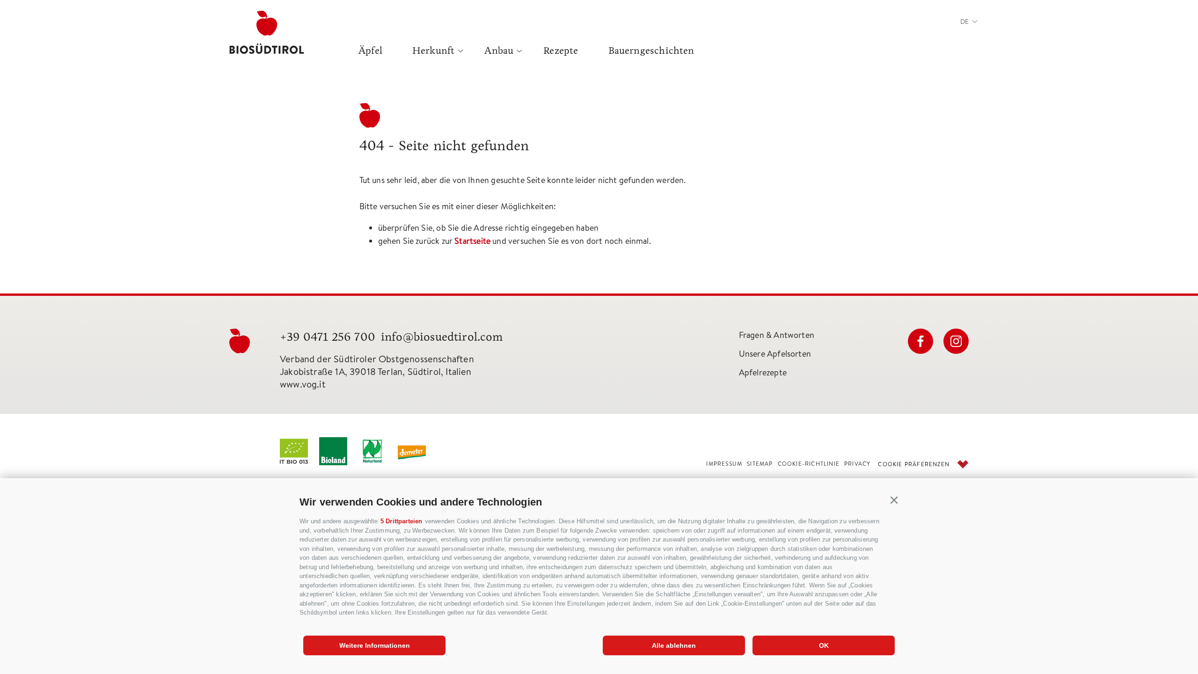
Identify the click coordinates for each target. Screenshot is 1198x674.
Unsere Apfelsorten (775, 353)
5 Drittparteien (401, 521)
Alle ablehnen (674, 645)
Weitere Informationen (374, 645)
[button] (894, 500)
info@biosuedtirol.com (442, 337)
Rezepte (560, 50)
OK (824, 645)
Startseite (472, 241)
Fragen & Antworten (776, 335)
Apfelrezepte (763, 372)
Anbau (498, 50)
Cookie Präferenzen (914, 464)
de (964, 21)
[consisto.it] (963, 464)
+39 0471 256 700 (327, 337)
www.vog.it (303, 384)
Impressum (724, 464)
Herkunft (433, 50)
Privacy (857, 464)
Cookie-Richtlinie (809, 464)
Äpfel (370, 50)
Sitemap (760, 464)
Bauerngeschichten (651, 50)
